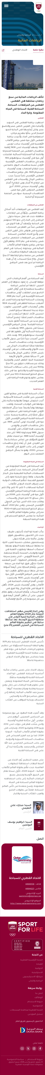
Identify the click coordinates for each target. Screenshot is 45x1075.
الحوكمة (39, 968)
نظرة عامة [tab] (38, 50)
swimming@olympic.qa (30, 896)
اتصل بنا (39, 993)
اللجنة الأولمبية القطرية (31, 959)
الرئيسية (38, 35)
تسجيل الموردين (35, 1014)
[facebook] (40, 1048)
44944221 (29, 888)
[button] (3, 50)
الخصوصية (38, 1005)
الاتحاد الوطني (19, 50)
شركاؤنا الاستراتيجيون (33, 976)
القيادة (39, 964)
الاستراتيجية (37, 972)
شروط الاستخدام (35, 1001)
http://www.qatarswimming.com (25, 903)
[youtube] (22, 1048)
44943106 (29, 884)
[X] (28, 1048)
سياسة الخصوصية (15, 1059)
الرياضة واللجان (36, 980)
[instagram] (34, 1048)
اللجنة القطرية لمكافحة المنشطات (26, 1010)
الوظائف (38, 997)
